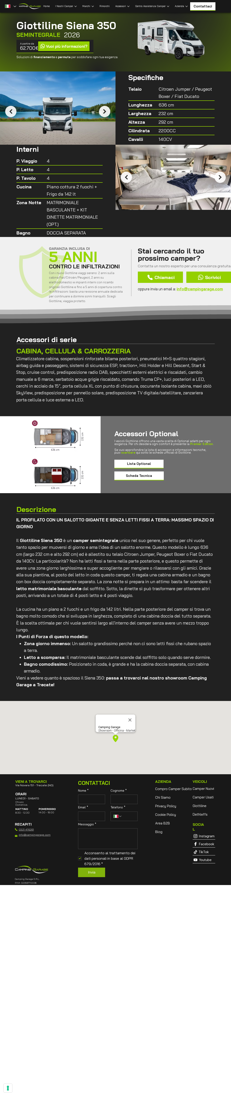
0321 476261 (26, 829)
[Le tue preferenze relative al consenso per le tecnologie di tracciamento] (8, 1088)
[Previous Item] (10, 111)
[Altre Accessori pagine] (128, 6)
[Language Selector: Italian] (10, 6)
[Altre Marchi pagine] (93, 6)
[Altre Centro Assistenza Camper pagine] (168, 6)
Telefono (118, 807)
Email (83, 807)
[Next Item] (104, 111)
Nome (83, 790)
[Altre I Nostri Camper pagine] (75, 6)
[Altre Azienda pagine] (186, 6)
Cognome (119, 790)
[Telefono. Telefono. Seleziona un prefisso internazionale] (117, 816)
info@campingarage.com (200, 288)
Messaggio (87, 824)
